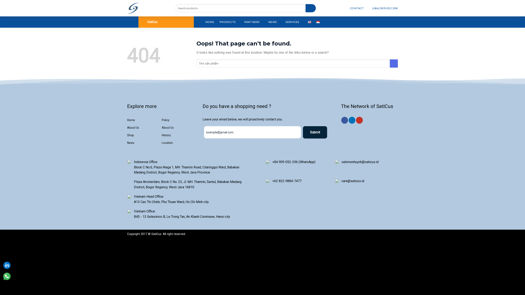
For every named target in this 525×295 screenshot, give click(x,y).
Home (209, 22)
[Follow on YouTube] (359, 120)
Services (292, 22)
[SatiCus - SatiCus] (133, 8)
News (272, 22)
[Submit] (311, 8)
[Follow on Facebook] (344, 120)
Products (227, 22)
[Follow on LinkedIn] (352, 120)
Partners (252, 22)
